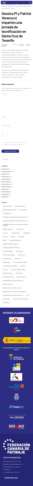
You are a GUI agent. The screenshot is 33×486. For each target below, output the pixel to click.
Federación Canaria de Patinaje (4, 45)
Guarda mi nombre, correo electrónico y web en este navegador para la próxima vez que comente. (15, 143)
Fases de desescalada (15, 240)
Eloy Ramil (21, 236)
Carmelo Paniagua (8, 229)
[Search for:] (16, 159)
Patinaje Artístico (21, 45)
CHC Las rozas (19, 229)
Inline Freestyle (5, 181)
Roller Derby (5, 189)
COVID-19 (5, 236)
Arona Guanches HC (20, 206)
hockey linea (19, 251)
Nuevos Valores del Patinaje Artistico (13, 280)
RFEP (28, 295)
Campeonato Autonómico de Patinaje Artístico (15, 217)
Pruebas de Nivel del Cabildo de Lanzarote (14, 291)
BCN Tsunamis (23, 209)
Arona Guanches (7, 206)
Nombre (4, 116)
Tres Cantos (6, 302)
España (4, 240)
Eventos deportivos (7, 171)
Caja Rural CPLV (7, 213)
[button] (16, 435)
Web (2, 134)
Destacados (5, 169)
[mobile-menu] (30, 2)
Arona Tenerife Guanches (9, 209)
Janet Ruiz (17, 258)
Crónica (13, 236)
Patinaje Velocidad (6, 186)
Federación (4, 174)
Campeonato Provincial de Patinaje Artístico (15, 220)
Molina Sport (19, 273)
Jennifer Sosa (6, 262)
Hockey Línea (5, 176)
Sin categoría (5, 194)
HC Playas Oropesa (8, 251)
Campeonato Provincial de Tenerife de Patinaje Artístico (15, 225)
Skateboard (5, 196)
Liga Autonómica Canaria (20, 262)
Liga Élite (5, 269)
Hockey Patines (6, 179)
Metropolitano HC (8, 273)
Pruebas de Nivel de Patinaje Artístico (13, 295)
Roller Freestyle (6, 191)
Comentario (4, 94)
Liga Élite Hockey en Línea (18, 269)
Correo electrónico (6, 125)
